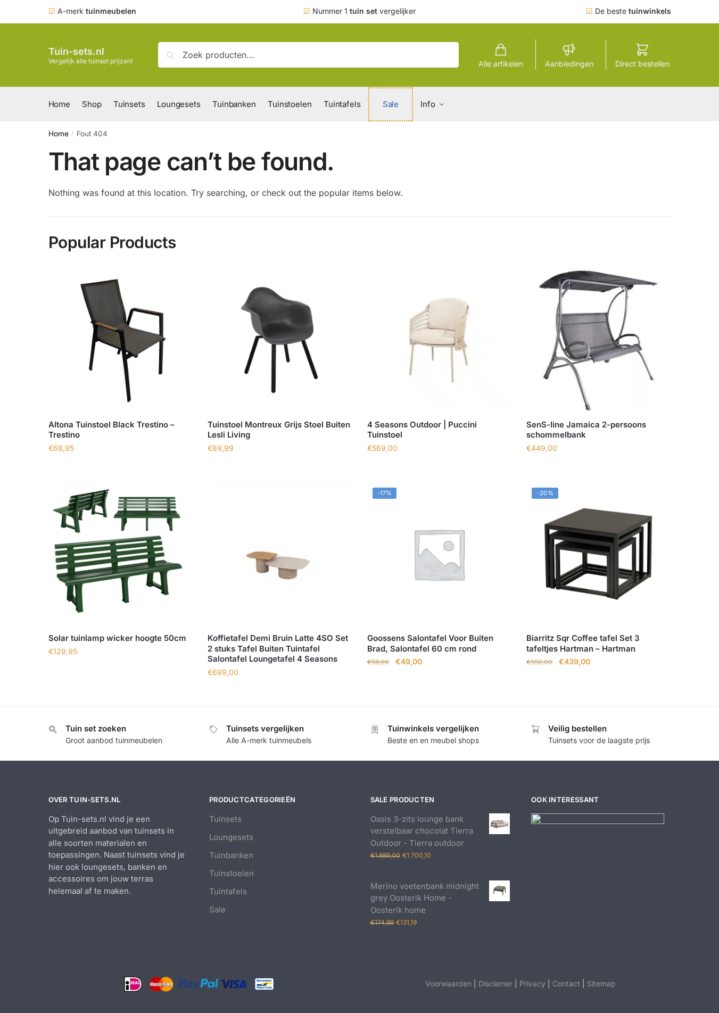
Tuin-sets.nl (76, 51)
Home (58, 133)
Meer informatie (119, 471)
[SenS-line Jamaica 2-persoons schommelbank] (598, 340)
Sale (217, 909)
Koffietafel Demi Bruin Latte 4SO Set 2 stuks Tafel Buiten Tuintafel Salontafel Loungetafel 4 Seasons (278, 648)
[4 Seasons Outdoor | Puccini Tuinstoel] (439, 340)
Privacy (532, 983)
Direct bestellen (642, 63)
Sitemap (601, 983)
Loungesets (231, 837)
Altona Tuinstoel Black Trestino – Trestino (111, 429)
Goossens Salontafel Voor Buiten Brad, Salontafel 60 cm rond (430, 643)
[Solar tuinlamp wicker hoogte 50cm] (120, 554)
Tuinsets (225, 819)
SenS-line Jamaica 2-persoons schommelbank (586, 429)
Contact (566, 983)
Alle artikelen (500, 63)
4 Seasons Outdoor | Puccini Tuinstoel (422, 429)
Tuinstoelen (231, 873)
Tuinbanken (231, 855)
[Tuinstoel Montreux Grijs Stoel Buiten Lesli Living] (279, 340)
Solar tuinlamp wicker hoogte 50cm (117, 638)
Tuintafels (228, 891)
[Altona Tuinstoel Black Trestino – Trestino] (120, 340)
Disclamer (495, 983)
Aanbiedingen (569, 63)
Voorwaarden (448, 983)
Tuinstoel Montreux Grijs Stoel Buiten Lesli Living (279, 429)
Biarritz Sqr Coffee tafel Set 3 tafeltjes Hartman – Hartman (583, 643)
